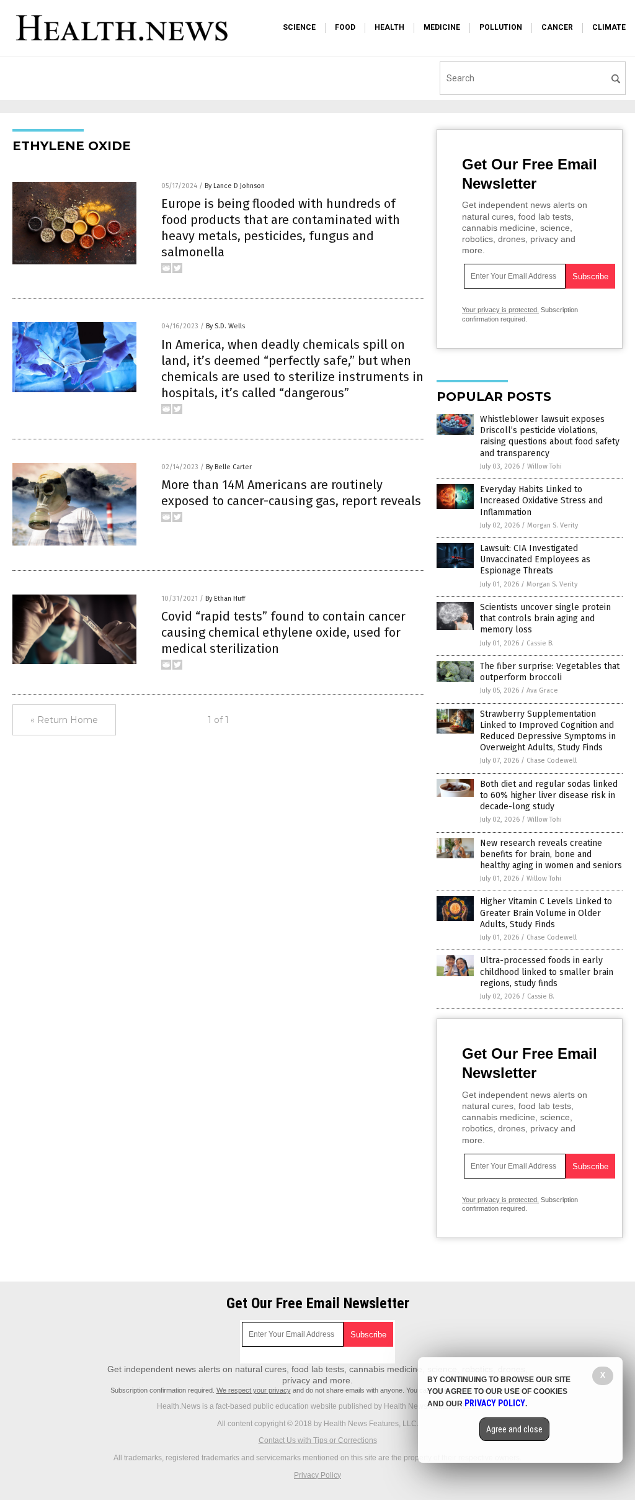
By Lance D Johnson (235, 186)
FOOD (345, 27)
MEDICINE (442, 27)
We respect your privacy (253, 1390)
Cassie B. (540, 643)
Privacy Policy (317, 1475)
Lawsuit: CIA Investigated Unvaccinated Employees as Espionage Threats (535, 559)
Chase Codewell (551, 761)
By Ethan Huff (225, 599)
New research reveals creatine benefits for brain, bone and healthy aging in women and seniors (551, 854)
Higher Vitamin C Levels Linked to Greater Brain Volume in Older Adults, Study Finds (546, 912)
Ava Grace (542, 690)
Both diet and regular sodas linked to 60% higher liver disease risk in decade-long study (549, 795)
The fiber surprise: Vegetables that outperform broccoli (549, 672)
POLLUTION (500, 27)
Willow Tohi (544, 466)
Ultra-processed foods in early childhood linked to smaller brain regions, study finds (546, 971)
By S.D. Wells (225, 326)
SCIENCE (299, 27)
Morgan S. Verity (552, 525)
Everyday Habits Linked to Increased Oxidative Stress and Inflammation (541, 500)
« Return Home (64, 719)
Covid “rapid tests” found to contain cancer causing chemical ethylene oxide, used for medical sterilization (283, 632)
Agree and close (514, 1429)
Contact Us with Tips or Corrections (318, 1440)
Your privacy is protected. (500, 309)
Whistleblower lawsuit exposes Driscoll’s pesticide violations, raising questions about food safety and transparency (549, 436)
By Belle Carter (229, 467)
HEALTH (389, 27)
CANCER (557, 27)
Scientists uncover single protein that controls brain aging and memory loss (545, 618)
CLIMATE (609, 27)
